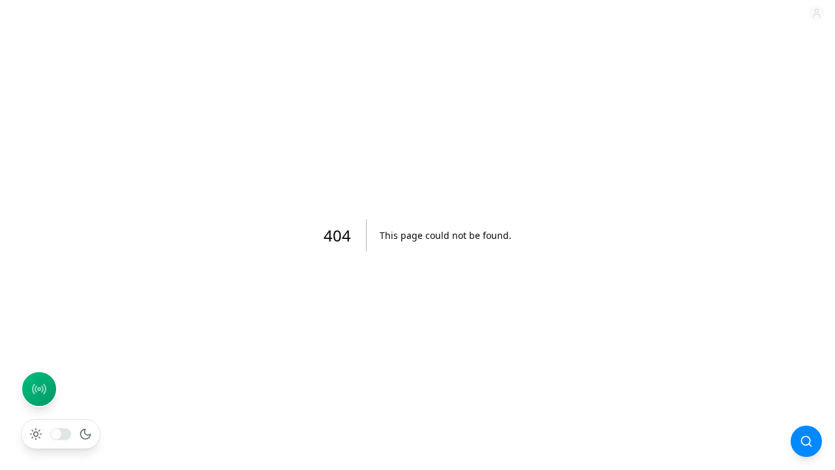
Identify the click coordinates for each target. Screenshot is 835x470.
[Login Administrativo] (817, 13)
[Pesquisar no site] (806, 441)
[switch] (60, 434)
